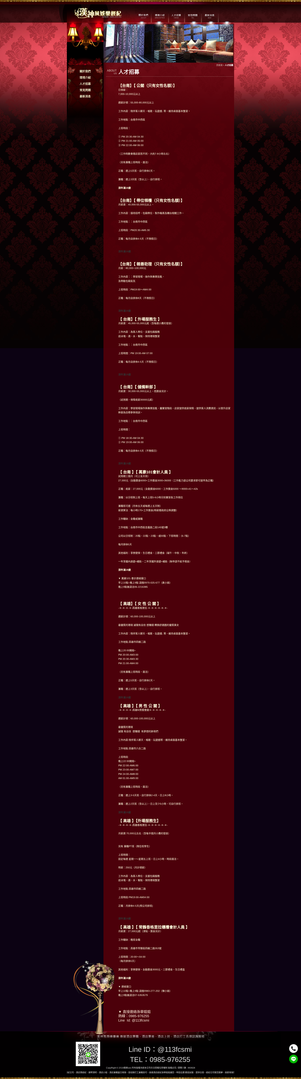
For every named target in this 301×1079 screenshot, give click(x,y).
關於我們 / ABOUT (143, 15)
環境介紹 (85, 77)
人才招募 (85, 83)
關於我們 (85, 71)
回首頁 (219, 65)
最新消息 (85, 96)
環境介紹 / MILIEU (160, 15)
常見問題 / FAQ (193, 15)
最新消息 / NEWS (209, 15)
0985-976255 (170, 1059)
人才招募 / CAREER (176, 15)
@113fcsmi (174, 1049)
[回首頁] (98, 13)
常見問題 (85, 90)
